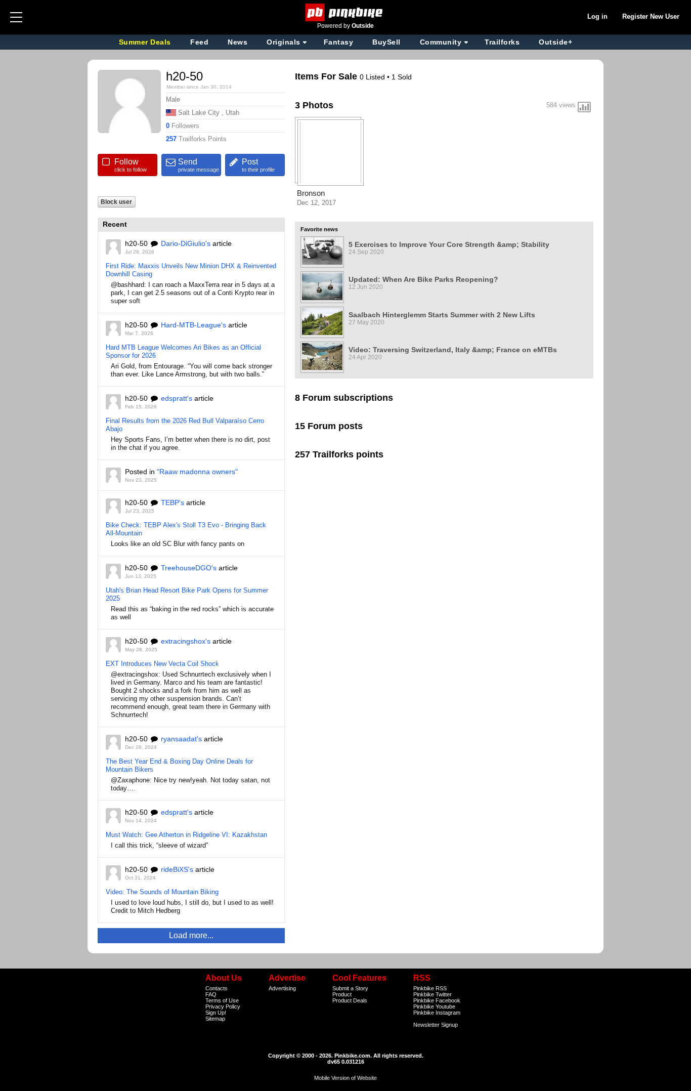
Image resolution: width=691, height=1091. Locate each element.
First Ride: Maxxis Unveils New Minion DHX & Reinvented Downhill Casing (191, 270)
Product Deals (349, 1000)
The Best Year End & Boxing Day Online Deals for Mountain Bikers (179, 765)
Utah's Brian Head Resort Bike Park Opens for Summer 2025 (187, 594)
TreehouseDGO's (189, 568)
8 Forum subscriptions (344, 398)
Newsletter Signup (435, 1025)
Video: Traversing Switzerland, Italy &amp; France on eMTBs (453, 350)
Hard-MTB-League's (193, 325)
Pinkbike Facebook (436, 1000)
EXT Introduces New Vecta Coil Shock (162, 663)
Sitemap (215, 1019)
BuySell (386, 42)
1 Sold (402, 77)
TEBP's (172, 502)
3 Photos (314, 105)
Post (258, 165)
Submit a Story (350, 988)
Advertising (282, 988)
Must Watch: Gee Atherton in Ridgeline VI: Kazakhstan (186, 834)
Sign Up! (215, 1013)
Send (198, 165)
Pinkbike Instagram (436, 1013)
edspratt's (176, 398)
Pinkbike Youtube (434, 1006)
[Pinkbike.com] (346, 12)
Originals (283, 42)
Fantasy (339, 42)
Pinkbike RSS (430, 988)
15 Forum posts (329, 426)
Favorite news (319, 229)
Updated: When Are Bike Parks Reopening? (423, 279)
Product (342, 994)
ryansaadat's (181, 739)
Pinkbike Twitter (432, 994)
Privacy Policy (222, 1006)
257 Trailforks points (339, 454)
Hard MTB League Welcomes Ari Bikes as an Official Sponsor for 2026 (183, 351)
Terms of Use (222, 1000)
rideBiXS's (177, 869)
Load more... (191, 935)
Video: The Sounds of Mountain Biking (162, 892)
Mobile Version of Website (345, 1078)
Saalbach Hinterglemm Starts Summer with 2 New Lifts (442, 315)
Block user (116, 201)
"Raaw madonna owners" (197, 472)
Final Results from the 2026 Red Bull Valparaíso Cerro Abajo (185, 425)
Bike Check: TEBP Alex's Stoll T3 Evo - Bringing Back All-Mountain (186, 529)
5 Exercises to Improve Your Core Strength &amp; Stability (449, 244)
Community (441, 42)
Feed (199, 42)
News (237, 42)
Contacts (216, 988)
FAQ (211, 994)
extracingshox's (185, 641)
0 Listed (373, 77)
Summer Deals (146, 42)
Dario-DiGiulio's (185, 243)
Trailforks (502, 42)
